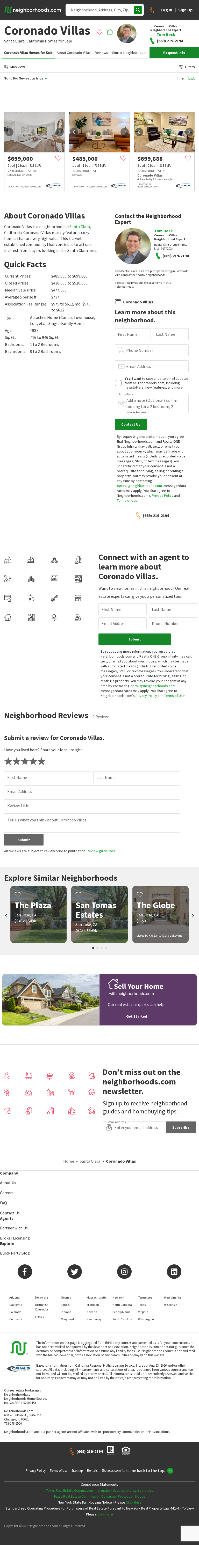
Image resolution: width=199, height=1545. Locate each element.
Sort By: (11, 78)
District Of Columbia (41, 1307)
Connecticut (17, 1319)
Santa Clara (79, 226)
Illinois (65, 1305)
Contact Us (10, 1212)
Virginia (143, 1312)
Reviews (101, 52)
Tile (180, 78)
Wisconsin (170, 1305)
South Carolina (122, 1319)
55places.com (111, 1470)
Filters (190, 66)
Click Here (133, 1502)
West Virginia (172, 1297)
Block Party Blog (15, 1253)
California (35, 40)
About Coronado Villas (74, 52)
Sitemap (77, 1470)
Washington (146, 1319)
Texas (142, 1305)
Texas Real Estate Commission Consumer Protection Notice (99, 1496)
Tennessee (145, 1297)
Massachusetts (96, 1297)
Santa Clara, (15, 40)
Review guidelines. (101, 851)
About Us (8, 1182)
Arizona (14, 1297)
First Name (128, 334)
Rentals (92, 1470)
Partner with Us (14, 1227)
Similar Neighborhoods (129, 52)
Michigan (93, 1305)
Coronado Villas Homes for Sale (28, 52)
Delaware (41, 1297)
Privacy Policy (162, 495)
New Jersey (94, 1319)
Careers (6, 1192)
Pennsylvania (121, 1312)
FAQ (3, 1202)
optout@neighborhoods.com (139, 485)
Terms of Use (127, 500)
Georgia (66, 1297)
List (191, 78)
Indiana (66, 1312)
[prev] (9, 132)
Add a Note (126, 394)
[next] (59, 132)
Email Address (138, 366)
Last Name (165, 334)
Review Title (18, 805)
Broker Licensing (15, 1238)
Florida (39, 1316)
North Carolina (122, 1305)
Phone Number (139, 350)
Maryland (67, 1319)
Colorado (15, 1312)
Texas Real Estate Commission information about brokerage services (99, 1490)
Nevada (92, 1312)
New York (118, 1297)
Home (68, 1161)
